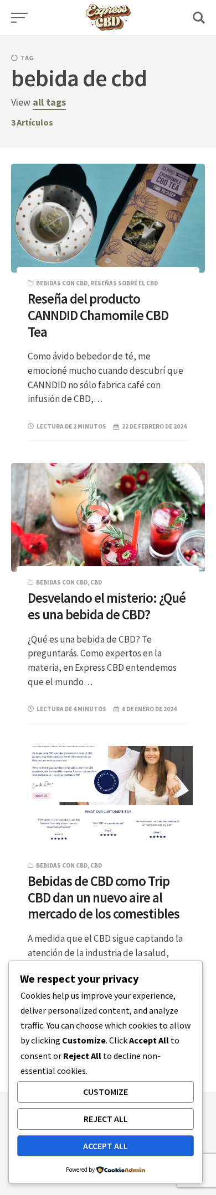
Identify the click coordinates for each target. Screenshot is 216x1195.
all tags (49, 102)
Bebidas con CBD (62, 283)
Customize (105, 1091)
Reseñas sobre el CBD (124, 283)
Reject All (106, 1118)
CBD (96, 582)
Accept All (105, 1145)
